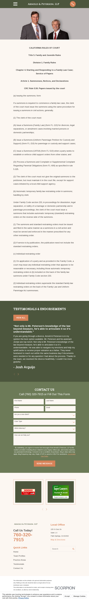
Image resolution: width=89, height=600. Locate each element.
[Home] (44, 4)
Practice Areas (19, 560)
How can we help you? (22, 435)
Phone (16, 407)
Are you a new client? (21, 414)
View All (21, 318)
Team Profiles (19, 556)
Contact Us (18, 568)
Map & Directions (58, 540)
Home (15, 552)
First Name (18, 400)
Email (48, 407)
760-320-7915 (22, 537)
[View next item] (18, 374)
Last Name (50, 400)
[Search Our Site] (73, 549)
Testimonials (18, 564)
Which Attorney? (20, 428)
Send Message (44, 463)
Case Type (18, 421)
